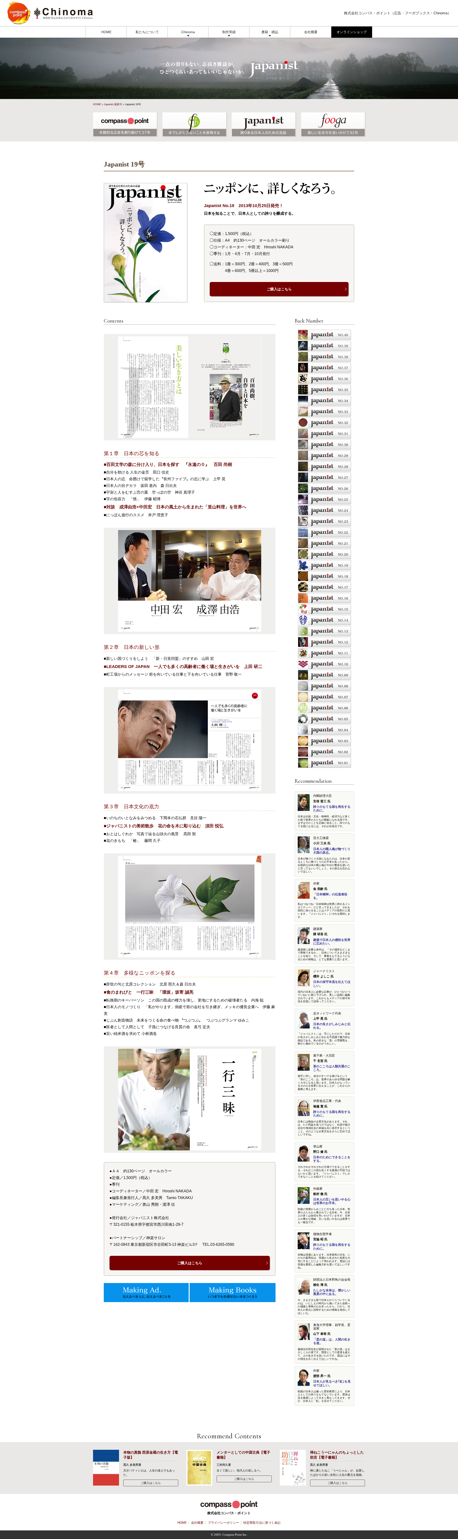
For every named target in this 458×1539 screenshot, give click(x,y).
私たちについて (147, 32)
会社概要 (310, 32)
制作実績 (229, 32)
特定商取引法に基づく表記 (262, 1522)
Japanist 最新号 (113, 104)
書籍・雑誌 (269, 32)
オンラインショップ (352, 32)
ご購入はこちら (279, 289)
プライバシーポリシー (223, 1522)
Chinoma (188, 32)
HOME (106, 32)
